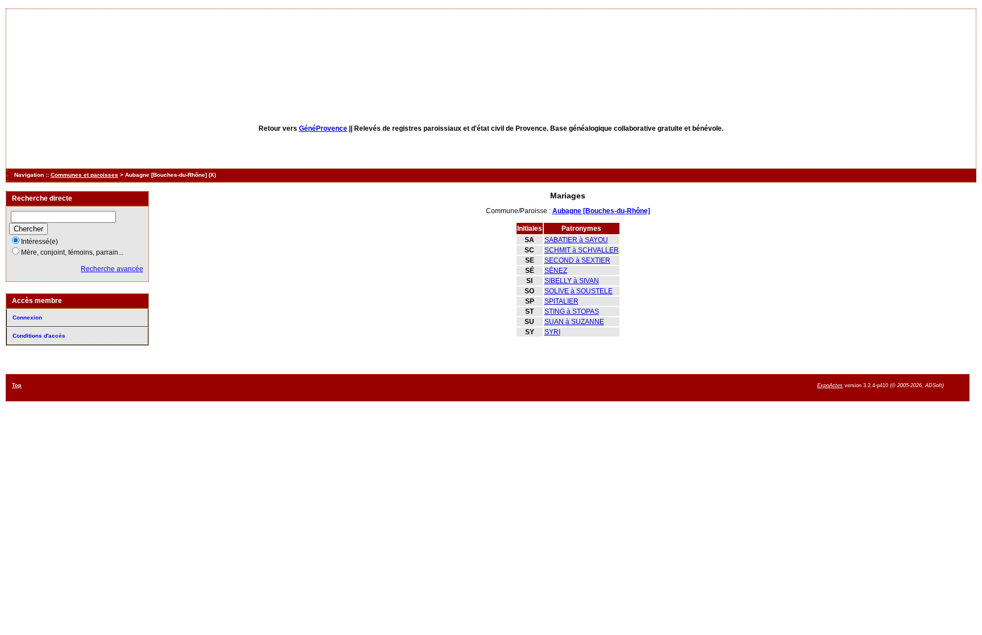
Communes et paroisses (84, 175)
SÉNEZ (555, 271)
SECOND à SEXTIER (577, 260)
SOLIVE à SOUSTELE (578, 291)
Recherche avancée (112, 269)
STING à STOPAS (571, 312)
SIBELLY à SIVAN (571, 281)
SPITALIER (561, 301)
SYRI (552, 332)
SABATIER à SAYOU (576, 240)
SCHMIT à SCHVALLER (581, 250)
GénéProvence (323, 128)
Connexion (27, 317)
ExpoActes (830, 385)
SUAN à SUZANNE (574, 322)
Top (17, 385)
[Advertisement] (532, 387)
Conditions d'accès (39, 336)
